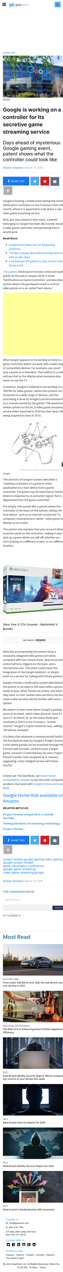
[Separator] (8, 190)
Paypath (50, 1255)
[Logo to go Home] (19, 5)
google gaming (34, 859)
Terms (42, 1267)
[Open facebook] (13, 1244)
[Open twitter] (8, 1244)
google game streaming (19, 869)
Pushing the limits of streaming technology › (32, 823)
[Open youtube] (23, 1244)
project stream (13, 859)
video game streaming (18, 872)
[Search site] (58, 4)
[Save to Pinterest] (44, 181)
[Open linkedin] (34, 1244)
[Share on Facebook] (16, 181)
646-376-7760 (16, 1227)
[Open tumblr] (28, 1244)
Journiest (40, 1255)
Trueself (30, 1255)
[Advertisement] (31, 323)
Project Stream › (14, 829)
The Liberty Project (15, 1258)
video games (53, 859)
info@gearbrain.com (19, 1223)
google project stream (18, 862)
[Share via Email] (54, 181)
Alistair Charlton (13, 167)
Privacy (33, 1267)
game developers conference (23, 865)
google (39, 872)
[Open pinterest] (18, 1244)
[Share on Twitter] (34, 181)
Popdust (10, 1255)
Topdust (20, 1255)
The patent (10, 271)
